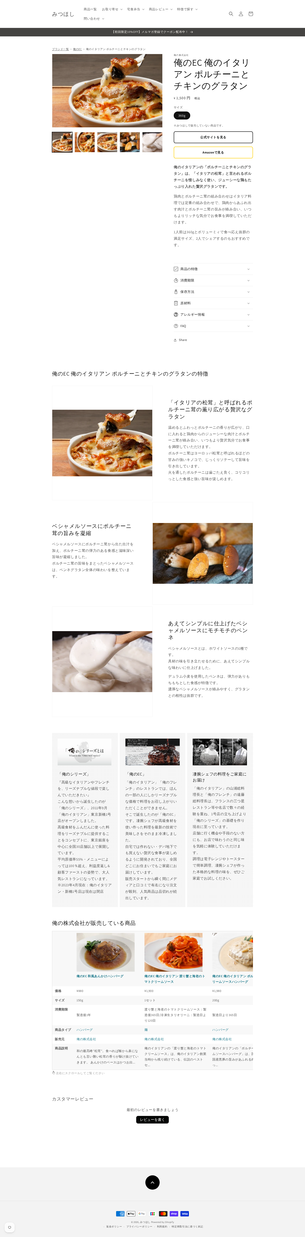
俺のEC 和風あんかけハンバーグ (100, 976)
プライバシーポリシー (139, 1226)
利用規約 (162, 1226)
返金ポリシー (114, 1226)
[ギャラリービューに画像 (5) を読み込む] (152, 142)
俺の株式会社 (86, 1039)
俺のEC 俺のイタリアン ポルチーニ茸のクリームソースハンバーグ (242, 979)
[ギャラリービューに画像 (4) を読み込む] (130, 142)
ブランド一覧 (60, 49)
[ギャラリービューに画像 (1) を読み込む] (62, 142)
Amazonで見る (213, 152)
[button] (111, 9)
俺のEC (77, 49)
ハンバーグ (85, 1030)
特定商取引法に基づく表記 (187, 1226)
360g (182, 115)
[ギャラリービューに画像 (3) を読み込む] (107, 142)
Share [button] (183, 340)
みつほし (145, 1222)
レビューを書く (152, 1119)
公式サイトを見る (213, 137)
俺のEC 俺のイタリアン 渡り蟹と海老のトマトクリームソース (174, 979)
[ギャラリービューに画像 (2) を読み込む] (85, 142)
